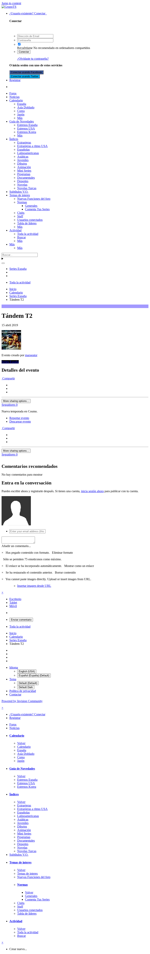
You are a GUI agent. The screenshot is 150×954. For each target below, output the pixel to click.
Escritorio (15, 599)
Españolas (23, 149)
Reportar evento (19, 418)
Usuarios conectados (30, 219)
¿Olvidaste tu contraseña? (33, 58)
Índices (13, 139)
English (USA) (27, 671)
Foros (12, 93)
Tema (12, 679)
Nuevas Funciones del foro (33, 198)
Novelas (22, 184)
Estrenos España (27, 125)
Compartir (8, 378)
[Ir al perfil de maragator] (11, 348)
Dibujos (22, 163)
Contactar (15, 694)
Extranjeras (24, 142)
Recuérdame (25, 48)
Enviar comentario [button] (21, 619)
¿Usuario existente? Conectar (28, 13)
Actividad (15, 230)
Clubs (20, 212)
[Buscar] (3, 263)
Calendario (16, 100)
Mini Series (24, 170)
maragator (31, 355)
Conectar (24, 51)
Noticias (14, 97)
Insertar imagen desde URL (34, 585)
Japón (20, 114)
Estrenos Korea (26, 132)
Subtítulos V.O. (18, 191)
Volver (21, 743)
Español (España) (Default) (34, 675)
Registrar (15, 80)
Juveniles (23, 160)
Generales (31, 205)
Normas (22, 202)
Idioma (13, 667)
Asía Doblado (25, 107)
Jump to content (11, 3)
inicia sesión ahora (92, 491)
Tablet (13, 602)
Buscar (21, 237)
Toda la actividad (27, 233)
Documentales (26, 177)
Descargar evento (20, 421)
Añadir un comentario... (16, 546)
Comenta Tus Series (37, 209)
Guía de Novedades (21, 121)
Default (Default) (28, 683)
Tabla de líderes (27, 223)
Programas (23, 174)
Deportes (22, 181)
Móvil (13, 606)
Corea (21, 111)
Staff (20, 216)
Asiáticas (22, 156)
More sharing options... (16, 401)
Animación (24, 167)
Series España (10, 361)
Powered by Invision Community (22, 701)
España (21, 104)
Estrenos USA (26, 128)
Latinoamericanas (28, 153)
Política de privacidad (22, 691)
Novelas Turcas (26, 188)
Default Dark (26, 687)
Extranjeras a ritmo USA (32, 146)
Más (19, 118)
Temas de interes (19, 195)
